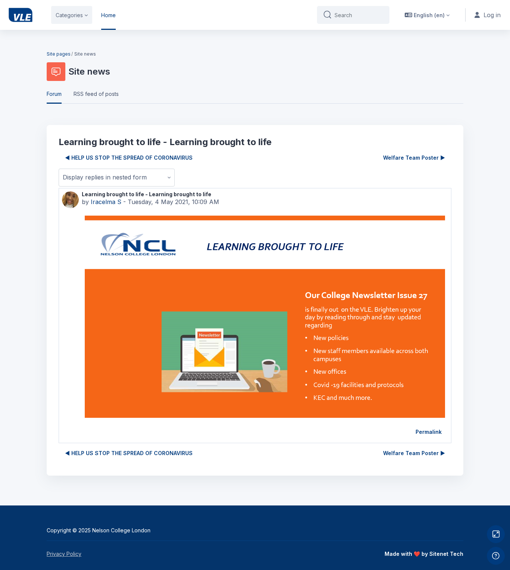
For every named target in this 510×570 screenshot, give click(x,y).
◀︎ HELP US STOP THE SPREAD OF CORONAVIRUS (129, 157)
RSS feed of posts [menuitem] (96, 94)
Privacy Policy (64, 554)
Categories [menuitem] (69, 15)
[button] (427, 15)
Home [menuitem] (108, 15)
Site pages (59, 54)
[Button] (496, 534)
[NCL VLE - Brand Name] (20, 15)
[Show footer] (496, 556)
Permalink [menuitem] (429, 432)
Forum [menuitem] (54, 94)
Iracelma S (106, 202)
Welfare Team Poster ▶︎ (414, 157)
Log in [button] (492, 15)
